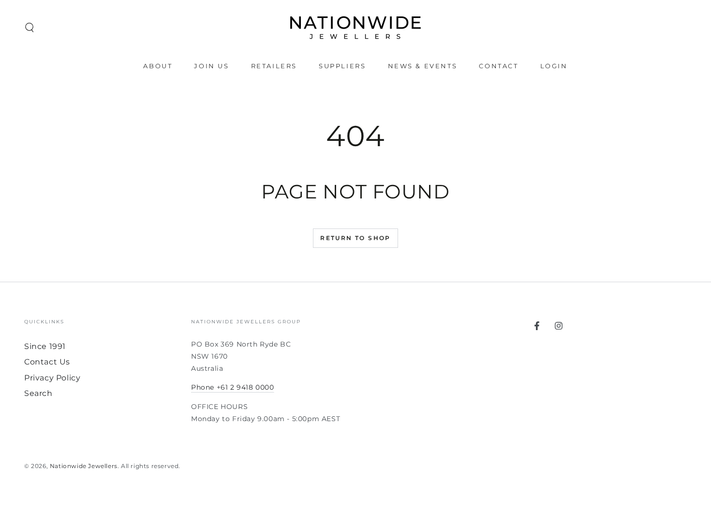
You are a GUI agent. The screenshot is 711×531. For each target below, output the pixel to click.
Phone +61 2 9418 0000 (232, 387)
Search (38, 393)
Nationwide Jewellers (84, 466)
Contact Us (47, 361)
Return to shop (355, 238)
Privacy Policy (52, 377)
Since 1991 (45, 346)
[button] (29, 27)
